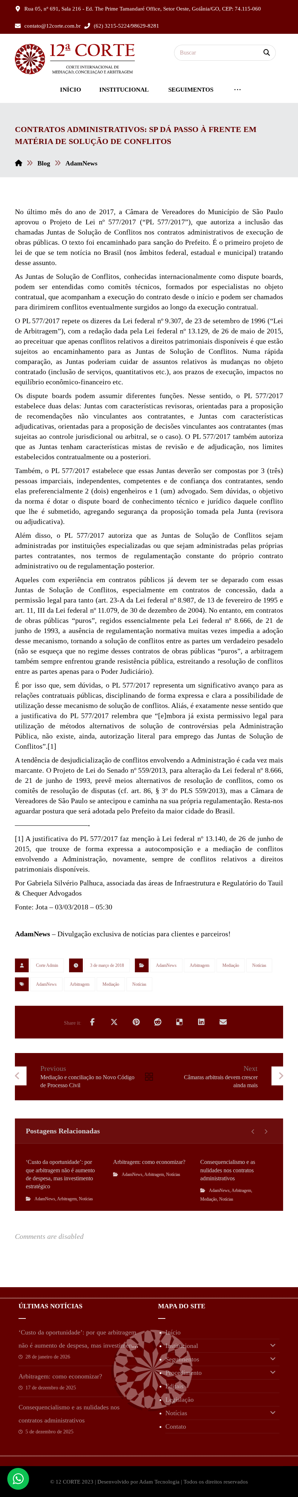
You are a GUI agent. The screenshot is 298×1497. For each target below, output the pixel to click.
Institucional (181, 1345)
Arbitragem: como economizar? (60, 1376)
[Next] (266, 1131)
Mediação (230, 965)
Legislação (179, 1399)
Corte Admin (47, 965)
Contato (175, 1426)
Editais (174, 1386)
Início (173, 1332)
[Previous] (253, 1131)
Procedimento (183, 1372)
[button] (266, 52)
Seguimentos (182, 1359)
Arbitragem (199, 965)
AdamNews (166, 965)
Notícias (259, 965)
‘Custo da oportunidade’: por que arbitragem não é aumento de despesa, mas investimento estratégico (78, 1345)
